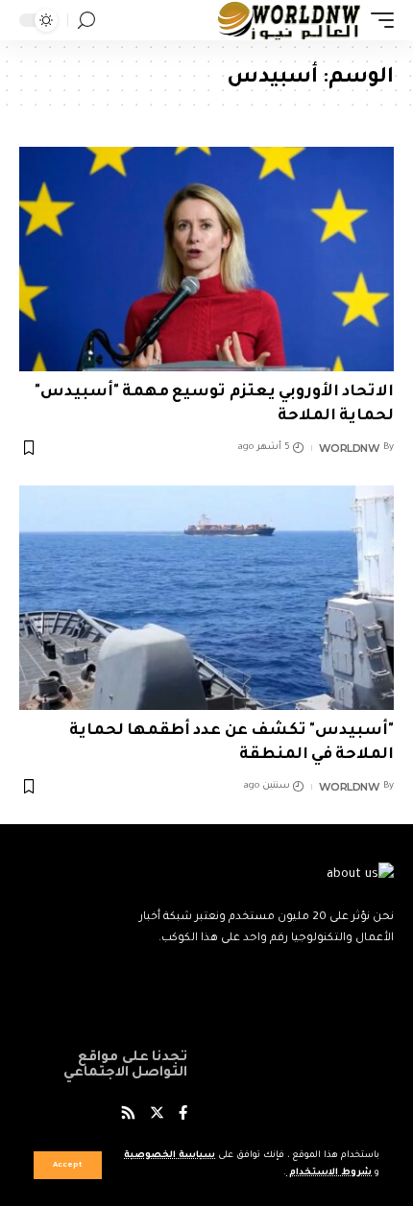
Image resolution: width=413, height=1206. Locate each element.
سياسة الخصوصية (169, 1155)
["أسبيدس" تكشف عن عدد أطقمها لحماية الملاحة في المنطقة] (206, 597)
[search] (86, 20)
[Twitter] (157, 1115)
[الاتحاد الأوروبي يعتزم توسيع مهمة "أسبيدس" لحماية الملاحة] (206, 259)
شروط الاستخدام (329, 1173)
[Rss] (128, 1115)
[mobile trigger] (377, 20)
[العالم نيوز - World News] (289, 20)
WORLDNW (349, 448)
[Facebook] (183, 1115)
